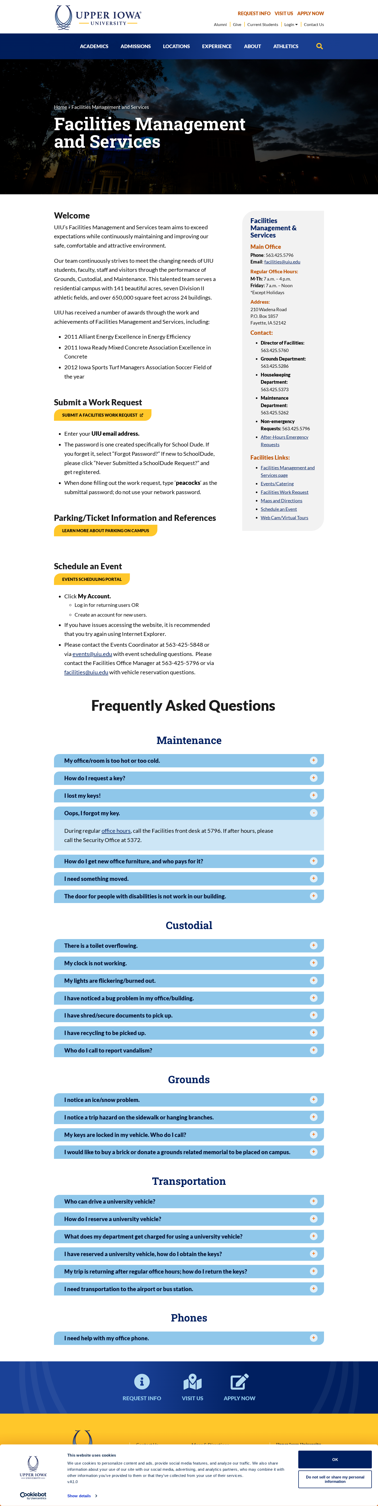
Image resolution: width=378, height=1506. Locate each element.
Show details (79, 1496)
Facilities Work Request (285, 492)
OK (335, 1459)
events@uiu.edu (92, 653)
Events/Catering (277, 483)
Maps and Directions (281, 500)
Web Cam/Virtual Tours (284, 517)
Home (60, 107)
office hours (116, 830)
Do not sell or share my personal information (335, 1479)
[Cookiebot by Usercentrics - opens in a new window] (33, 1496)
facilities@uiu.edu (86, 672)
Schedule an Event (279, 509)
